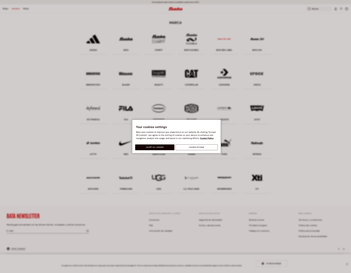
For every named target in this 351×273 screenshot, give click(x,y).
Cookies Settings (196, 147)
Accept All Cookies (155, 147)
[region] (176, 136)
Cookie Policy (207, 138)
